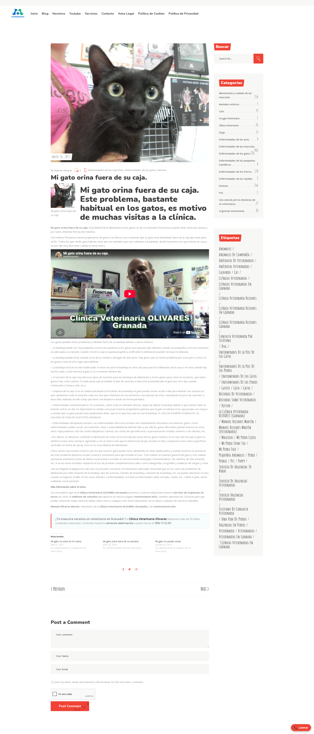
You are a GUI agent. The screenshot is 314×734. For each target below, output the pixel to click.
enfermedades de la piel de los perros (237, 368)
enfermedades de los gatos (239, 376)
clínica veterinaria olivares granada (238, 324)
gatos (246, 388)
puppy (241, 461)
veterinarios (246, 531)
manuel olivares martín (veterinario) (235, 429)
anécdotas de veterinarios (236, 261)
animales (225, 249)
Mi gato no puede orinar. (168, 541)
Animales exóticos (229, 104)
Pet (221, 192)
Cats (221, 111)
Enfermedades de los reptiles (236, 178)
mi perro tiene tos (234, 443)
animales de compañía (234, 255)
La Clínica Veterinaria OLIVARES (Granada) (233, 414)
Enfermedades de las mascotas (105, 170)
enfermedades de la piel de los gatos (237, 354)
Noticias (161, 170)
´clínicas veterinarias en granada (236, 545)
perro (251, 455)
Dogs (222, 132)
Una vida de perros (234, 519)
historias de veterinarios (235, 394)
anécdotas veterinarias (234, 266)
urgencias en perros (232, 525)
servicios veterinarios (119, 523)
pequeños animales (231, 455)
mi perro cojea (246, 437)
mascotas (227, 437)
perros (223, 461)
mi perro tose (227, 449)
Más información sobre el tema (68, 486)
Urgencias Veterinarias (231, 211)
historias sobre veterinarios (237, 400)
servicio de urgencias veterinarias (233, 483)
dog (224, 346)
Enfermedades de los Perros (235, 171)
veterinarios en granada (235, 537)
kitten (226, 406)
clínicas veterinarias (233, 278)
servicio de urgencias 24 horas (235, 469)
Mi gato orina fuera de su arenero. (121, 541)
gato (237, 388)
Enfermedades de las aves (234, 139)
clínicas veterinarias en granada (235, 286)
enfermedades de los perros (240, 382)
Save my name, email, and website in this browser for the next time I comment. (99, 682)
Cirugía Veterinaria (229, 118)
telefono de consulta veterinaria (233, 511)
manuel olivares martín (238, 422)
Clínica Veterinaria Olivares (148, 519)
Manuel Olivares (63, 170)
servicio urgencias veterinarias (231, 497)
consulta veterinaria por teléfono (236, 338)
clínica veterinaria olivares (238, 298)
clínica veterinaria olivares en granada (238, 310)
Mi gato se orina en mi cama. (66, 541)
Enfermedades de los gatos (140, 170)
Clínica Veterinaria (229, 125)
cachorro (225, 272)
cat (236, 272)
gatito (226, 388)
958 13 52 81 (163, 523)
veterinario (226, 531)
